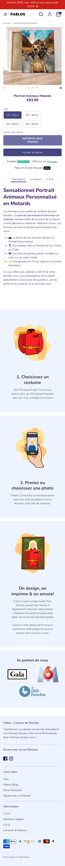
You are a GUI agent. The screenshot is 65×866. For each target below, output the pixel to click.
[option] (32, 56)
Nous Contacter (12, 790)
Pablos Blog (10, 785)
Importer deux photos (13, 132)
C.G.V (6, 813)
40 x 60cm (12, 124)
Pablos (27, 857)
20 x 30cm (12, 115)
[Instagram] (11, 759)
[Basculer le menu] (5, 14)
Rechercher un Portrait (16, 796)
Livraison (35, 179)
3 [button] (36, 87)
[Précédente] (4, 88)
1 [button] (28, 88)
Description (18, 179)
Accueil (6, 23)
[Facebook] (5, 759)
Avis (6, 779)
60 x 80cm (32, 124)
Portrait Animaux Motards (25, 23)
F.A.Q (49, 179)
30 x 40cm (32, 115)
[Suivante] (60, 88)
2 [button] (32, 87)
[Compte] (49, 13)
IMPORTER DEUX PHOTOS (32, 140)
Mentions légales (13, 819)
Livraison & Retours (15, 830)
